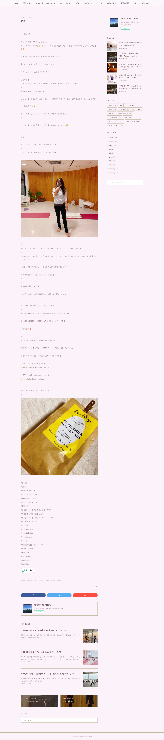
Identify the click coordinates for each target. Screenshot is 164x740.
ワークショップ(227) (44, 580)
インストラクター (65, 3)
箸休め (112, 109)
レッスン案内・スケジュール (45, 3)
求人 (112, 113)
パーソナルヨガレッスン (142, 3)
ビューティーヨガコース (84, 3)
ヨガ (122, 109)
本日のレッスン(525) (56, 580)
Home (16, 3)
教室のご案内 (27, 3)
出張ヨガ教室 (125, 3)
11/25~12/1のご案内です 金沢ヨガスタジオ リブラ (41, 652)
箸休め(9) (23, 580)
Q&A (127, 117)
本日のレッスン (116, 125)
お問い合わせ (111, 3)
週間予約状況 (133, 121)
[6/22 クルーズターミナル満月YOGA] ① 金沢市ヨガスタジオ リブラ (48, 673)
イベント (130, 105)
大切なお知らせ (115, 105)
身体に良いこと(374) (32, 580)
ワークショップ (116, 121)
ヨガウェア (135, 109)
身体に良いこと (125, 113)
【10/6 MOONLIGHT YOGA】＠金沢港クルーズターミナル (43, 630)
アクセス (100, 3)
